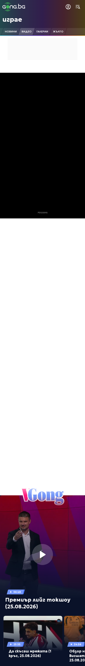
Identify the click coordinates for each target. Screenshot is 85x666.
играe (12, 19)
